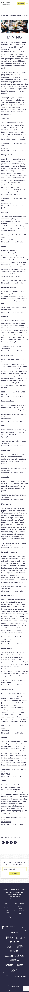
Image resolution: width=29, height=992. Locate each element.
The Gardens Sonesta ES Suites (14, 899)
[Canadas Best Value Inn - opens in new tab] (20, 965)
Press (7, 912)
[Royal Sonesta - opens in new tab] (14, 932)
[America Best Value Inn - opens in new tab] (9, 965)
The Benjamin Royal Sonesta (14, 892)
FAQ (7, 914)
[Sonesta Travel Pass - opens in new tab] (19, 976)
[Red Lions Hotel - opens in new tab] (14, 951)
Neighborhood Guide (16, 15)
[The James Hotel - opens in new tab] (9, 937)
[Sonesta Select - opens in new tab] (20, 946)
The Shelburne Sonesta (14, 894)
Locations (7, 908)
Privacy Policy (8, 985)
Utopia (12, 91)
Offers (7, 910)
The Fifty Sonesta (14, 896)
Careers (20, 908)
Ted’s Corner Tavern (8, 107)
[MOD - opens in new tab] (9, 947)
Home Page (4, 15)
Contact (20, 906)
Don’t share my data (19, 985)
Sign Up (14, 873)
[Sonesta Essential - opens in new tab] (14, 960)
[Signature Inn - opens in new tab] (14, 970)
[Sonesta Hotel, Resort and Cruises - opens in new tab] (14, 942)
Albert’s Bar (7, 114)
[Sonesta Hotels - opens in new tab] (8, 927)
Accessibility (7, 917)
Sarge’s (19, 89)
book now (21, 3)
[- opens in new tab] (20, 955)
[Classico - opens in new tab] (20, 938)
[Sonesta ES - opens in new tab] (9, 956)
